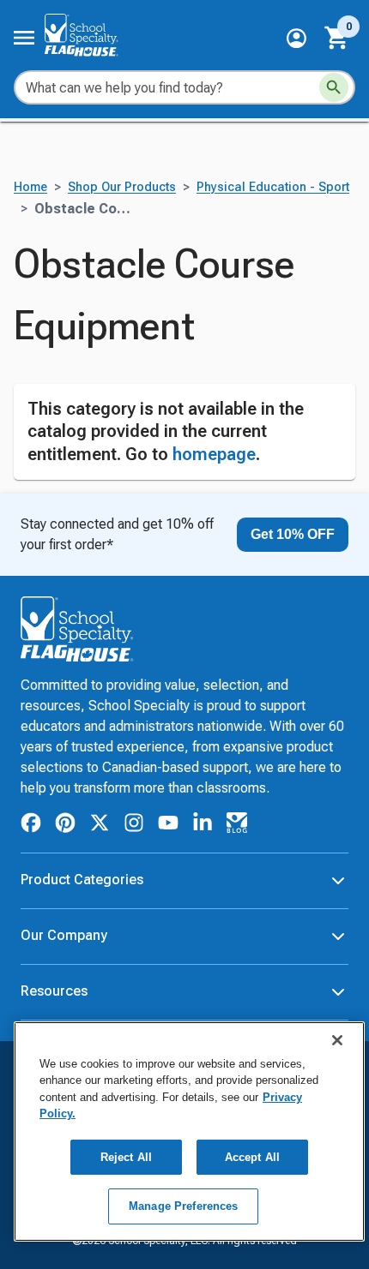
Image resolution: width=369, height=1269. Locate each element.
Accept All (252, 1157)
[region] (189, 1131)
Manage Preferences (183, 1206)
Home (30, 187)
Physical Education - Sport (273, 187)
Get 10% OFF (293, 534)
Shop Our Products (122, 187)
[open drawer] (24, 37)
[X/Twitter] (99, 825)
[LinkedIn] (202, 825)
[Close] (337, 1040)
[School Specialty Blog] (237, 825)
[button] (296, 38)
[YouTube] (168, 825)
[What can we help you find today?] (333, 87)
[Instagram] (134, 825)
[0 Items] (337, 37)
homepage (214, 454)
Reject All (126, 1157)
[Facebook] (31, 825)
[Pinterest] (65, 825)
